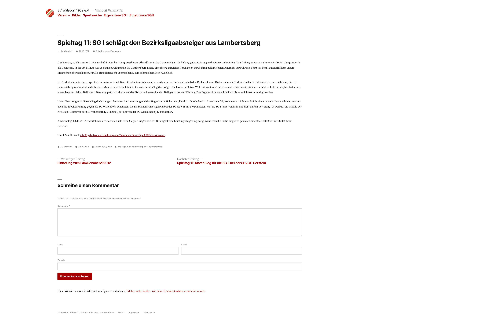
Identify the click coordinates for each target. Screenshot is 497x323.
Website (61, 260)
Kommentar (63, 206)
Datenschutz (149, 312)
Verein (62, 15)
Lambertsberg (136, 146)
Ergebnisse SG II (142, 15)
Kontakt (121, 312)
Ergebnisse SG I (115, 15)
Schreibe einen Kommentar (108, 51)
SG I (146, 146)
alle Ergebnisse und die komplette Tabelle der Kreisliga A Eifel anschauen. (122, 135)
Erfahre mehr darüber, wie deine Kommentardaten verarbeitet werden (165, 291)
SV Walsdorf (66, 51)
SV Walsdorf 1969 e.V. (73, 10)
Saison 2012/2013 (103, 146)
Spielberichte (155, 146)
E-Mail (184, 244)
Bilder (76, 15)
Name (60, 244)
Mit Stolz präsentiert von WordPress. (97, 312)
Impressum (134, 312)
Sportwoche (92, 15)
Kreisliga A (123, 146)
